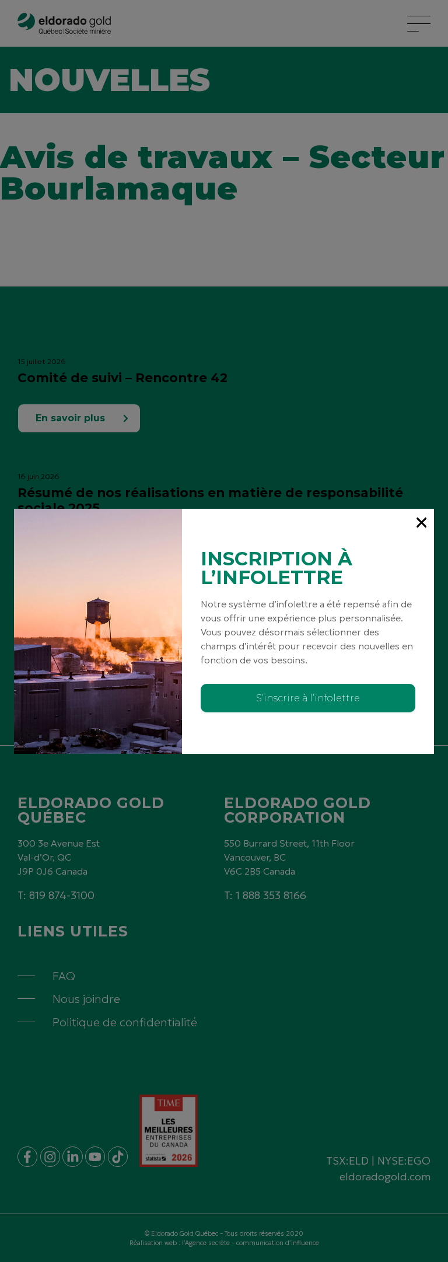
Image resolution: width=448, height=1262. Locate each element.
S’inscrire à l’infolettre (308, 698)
